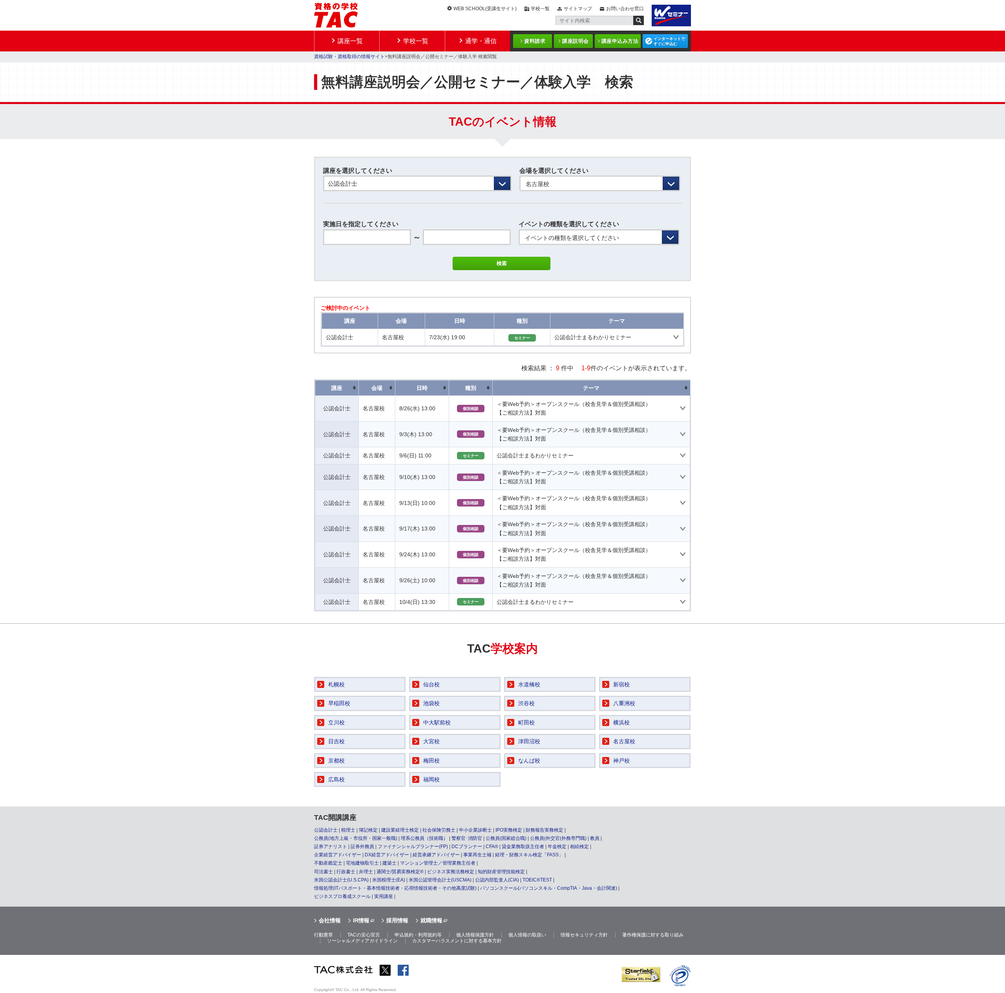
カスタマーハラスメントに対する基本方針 (457, 941)
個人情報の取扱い (527, 935)
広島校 (336, 779)
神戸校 (621, 760)
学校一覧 (540, 8)
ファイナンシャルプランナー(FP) (413, 846)
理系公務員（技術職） (424, 838)
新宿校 (621, 684)
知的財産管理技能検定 (501, 871)
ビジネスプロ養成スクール (342, 896)
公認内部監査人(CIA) (497, 880)
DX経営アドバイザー (387, 855)
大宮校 (431, 741)
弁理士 (366, 871)
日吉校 (336, 741)
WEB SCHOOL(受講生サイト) (485, 8)
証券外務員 (362, 846)
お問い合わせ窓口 (625, 8)
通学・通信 (481, 41)
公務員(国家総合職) (506, 838)
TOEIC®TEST (537, 880)
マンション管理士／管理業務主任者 (437, 863)
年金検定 (557, 846)
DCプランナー (466, 846)
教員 (594, 838)
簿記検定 (368, 830)
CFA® (492, 846)
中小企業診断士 (475, 830)
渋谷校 (526, 703)
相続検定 (579, 846)
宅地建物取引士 (362, 863)
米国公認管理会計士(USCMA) (440, 880)
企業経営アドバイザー (337, 855)
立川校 (336, 722)
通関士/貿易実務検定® (400, 871)
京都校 (336, 760)
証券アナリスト (330, 846)
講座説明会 (575, 41)
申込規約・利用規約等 (418, 935)
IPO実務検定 (508, 830)
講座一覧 (350, 41)
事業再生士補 (477, 855)
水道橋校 (529, 684)
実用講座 (383, 896)
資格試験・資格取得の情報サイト (349, 56)
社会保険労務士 (438, 830)
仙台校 (431, 684)
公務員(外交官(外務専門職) (558, 838)
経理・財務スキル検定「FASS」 (529, 855)
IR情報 (361, 920)
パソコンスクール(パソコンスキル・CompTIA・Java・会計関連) (548, 888)
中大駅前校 (437, 722)
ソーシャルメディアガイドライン (362, 941)
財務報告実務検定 (544, 830)
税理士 (348, 830)
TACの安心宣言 (363, 935)
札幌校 (336, 684)
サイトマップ (578, 8)
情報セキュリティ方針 (584, 935)
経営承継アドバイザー (436, 855)
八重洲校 (624, 703)
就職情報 (431, 920)
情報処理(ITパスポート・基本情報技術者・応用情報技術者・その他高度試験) (395, 888)
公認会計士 (326, 830)
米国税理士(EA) (388, 880)
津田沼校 (529, 741)
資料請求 (534, 41)
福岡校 (431, 779)
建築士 (389, 863)
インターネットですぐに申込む (669, 41)
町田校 (526, 722)
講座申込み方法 (620, 41)
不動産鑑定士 (328, 863)
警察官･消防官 (466, 838)
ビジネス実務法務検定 (450, 871)
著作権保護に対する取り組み (652, 935)
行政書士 (345, 871)
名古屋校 (624, 741)
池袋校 (431, 703)
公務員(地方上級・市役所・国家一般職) (355, 838)
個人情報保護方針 (475, 935)
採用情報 (397, 920)
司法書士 (323, 871)
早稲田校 (339, 703)
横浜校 (621, 722)
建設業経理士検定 (400, 830)
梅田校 (431, 760)
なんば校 (529, 760)
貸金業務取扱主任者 (523, 846)
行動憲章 (323, 935)
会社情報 (330, 920)
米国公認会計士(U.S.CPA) (341, 880)
